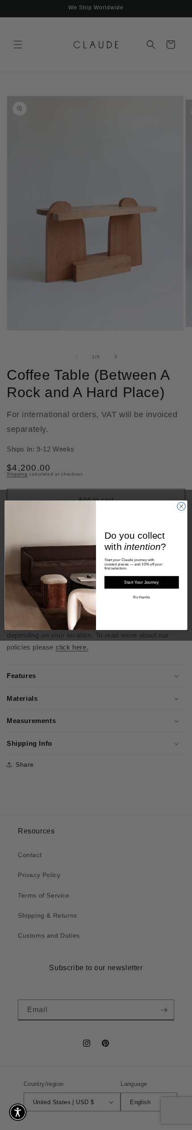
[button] (18, 1112)
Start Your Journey (141, 582)
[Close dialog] (181, 506)
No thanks (141, 597)
